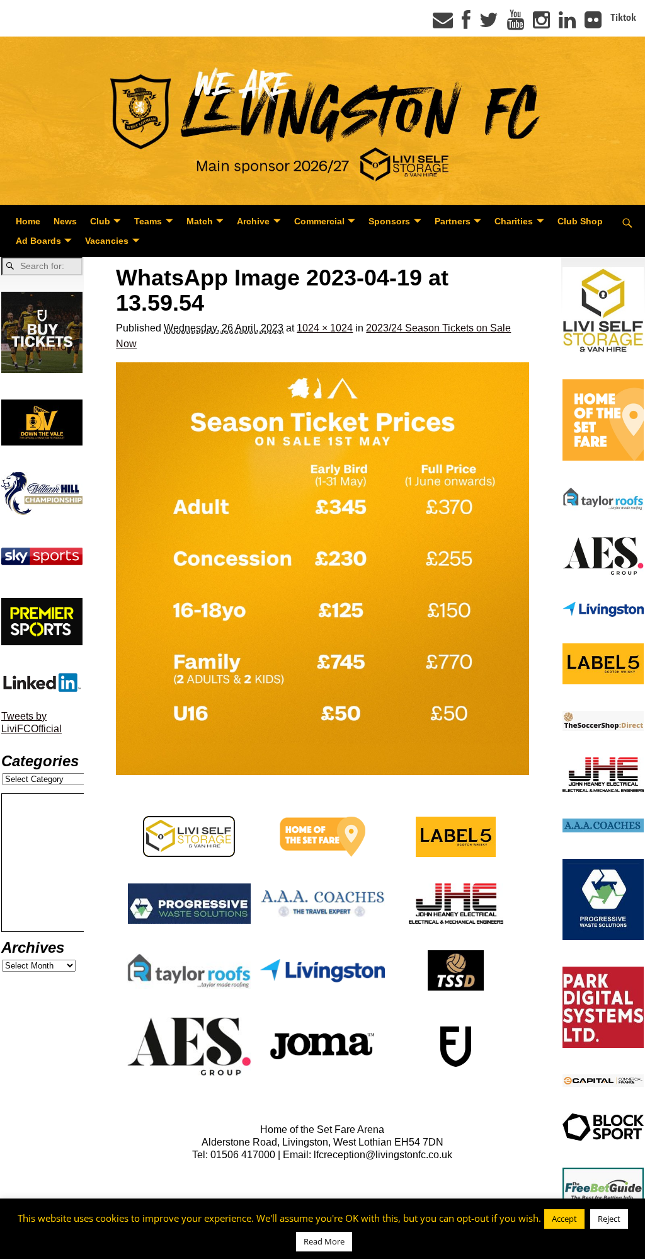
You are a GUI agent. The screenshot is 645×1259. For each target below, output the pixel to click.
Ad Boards (38, 241)
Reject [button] (609, 1218)
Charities (513, 221)
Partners (453, 221)
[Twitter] (488, 24)
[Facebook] (466, 24)
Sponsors (389, 221)
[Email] (443, 24)
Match (199, 221)
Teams (148, 221)
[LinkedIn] (567, 24)
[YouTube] (515, 24)
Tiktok (623, 18)
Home (28, 221)
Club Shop (580, 221)
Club (100, 221)
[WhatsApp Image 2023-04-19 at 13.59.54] (322, 568)
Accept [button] (564, 1218)
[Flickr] (593, 24)
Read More (324, 1241)
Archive (253, 221)
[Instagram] (541, 24)
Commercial (319, 221)
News (65, 221)
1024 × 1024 (325, 328)
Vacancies (106, 241)
